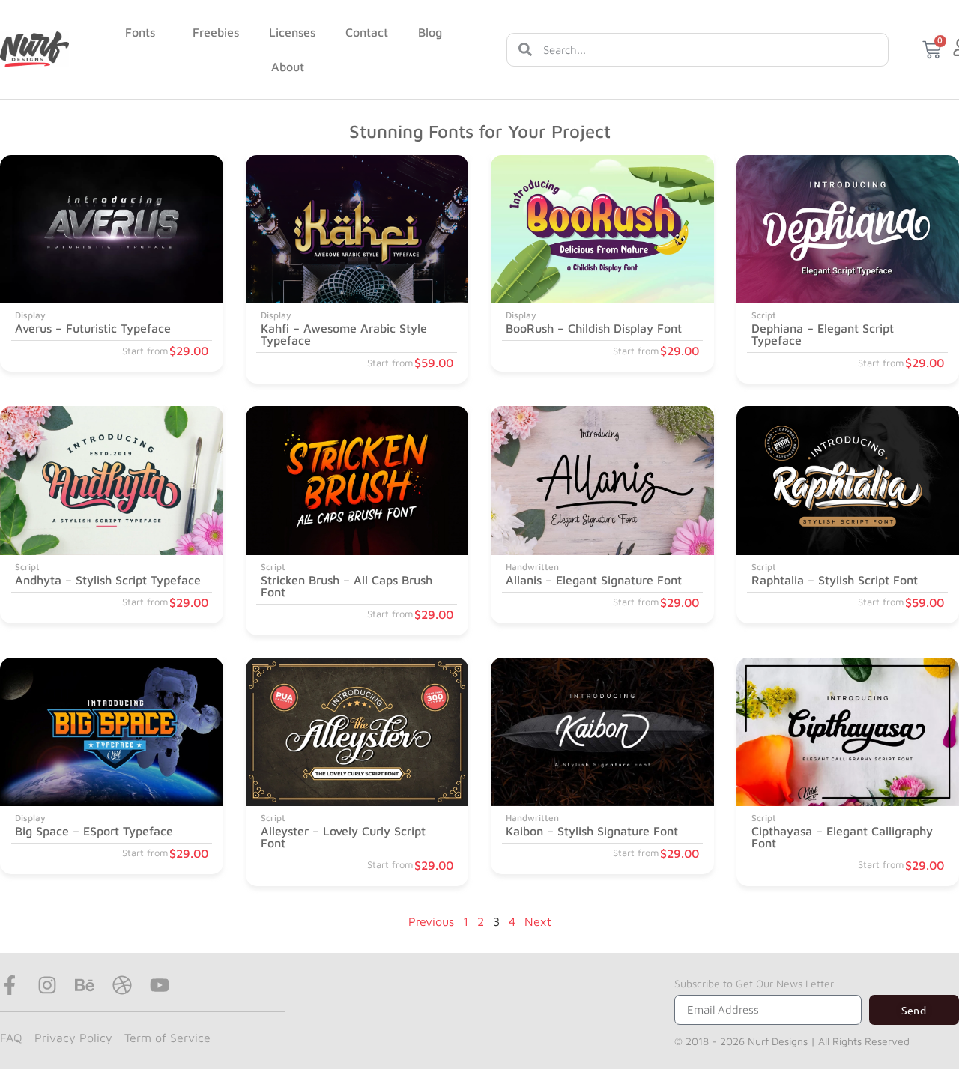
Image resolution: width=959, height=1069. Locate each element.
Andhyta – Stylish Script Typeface (108, 580)
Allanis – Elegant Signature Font (594, 580)
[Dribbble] (122, 985)
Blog (430, 32)
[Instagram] (47, 985)
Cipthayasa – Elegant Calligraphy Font (842, 837)
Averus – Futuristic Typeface (93, 328)
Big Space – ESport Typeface (94, 831)
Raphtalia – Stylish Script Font (834, 580)
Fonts (140, 32)
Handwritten (532, 566)
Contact (366, 32)
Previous (431, 921)
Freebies (216, 32)
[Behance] (84, 985)
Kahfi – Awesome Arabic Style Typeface (344, 334)
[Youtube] (159, 985)
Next (537, 921)
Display (30, 315)
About (287, 66)
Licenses (292, 32)
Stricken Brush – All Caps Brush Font (346, 586)
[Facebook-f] (9, 985)
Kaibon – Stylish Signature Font (592, 831)
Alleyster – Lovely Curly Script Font (343, 837)
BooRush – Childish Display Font (594, 328)
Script (763, 315)
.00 (188, 350)
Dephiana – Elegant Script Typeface (822, 334)
